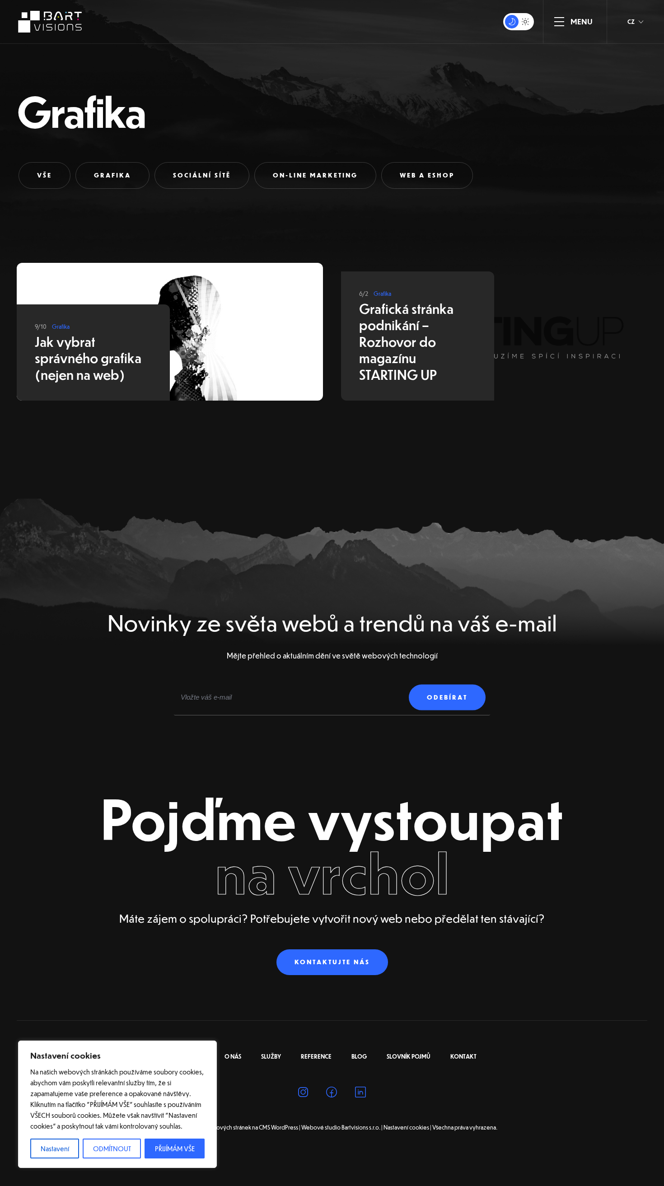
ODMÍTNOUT (112, 1148)
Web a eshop (427, 175)
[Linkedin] (360, 1093)
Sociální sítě (202, 175)
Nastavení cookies (406, 1127)
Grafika (112, 175)
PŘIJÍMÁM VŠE (175, 1148)
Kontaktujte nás (332, 962)
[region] (117, 1104)
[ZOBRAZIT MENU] (559, 22)
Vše (44, 175)
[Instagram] (303, 1094)
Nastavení (55, 1148)
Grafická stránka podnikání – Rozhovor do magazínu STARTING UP (406, 341)
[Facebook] (331, 1093)
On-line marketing (315, 175)
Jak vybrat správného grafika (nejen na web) (88, 358)
